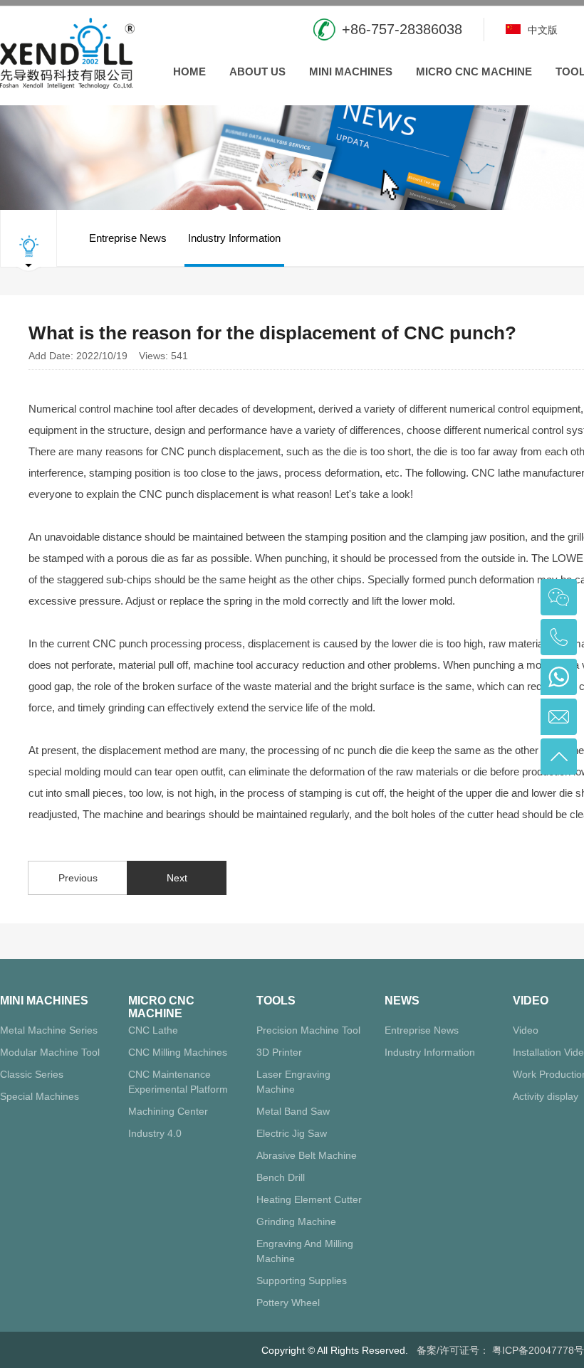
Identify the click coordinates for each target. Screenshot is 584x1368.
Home (189, 71)
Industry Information (234, 238)
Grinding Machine (296, 1221)
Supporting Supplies (301, 1280)
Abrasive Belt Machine (306, 1155)
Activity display (545, 1096)
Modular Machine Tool (50, 1052)
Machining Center (168, 1111)
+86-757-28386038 (402, 29)
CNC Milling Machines (177, 1052)
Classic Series (31, 1074)
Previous (78, 878)
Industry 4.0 (155, 1133)
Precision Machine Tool (308, 1030)
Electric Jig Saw (291, 1133)
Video (530, 1001)
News (402, 1001)
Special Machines (39, 1096)
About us (257, 71)
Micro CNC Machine (474, 71)
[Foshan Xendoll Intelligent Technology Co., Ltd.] (67, 51)
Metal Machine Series (49, 1030)
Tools (276, 1001)
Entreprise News (128, 238)
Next (177, 878)
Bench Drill (280, 1177)
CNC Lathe (153, 1030)
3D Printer (279, 1052)
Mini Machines (350, 71)
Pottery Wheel (288, 1302)
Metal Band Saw (293, 1111)
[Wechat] (559, 597)
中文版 (541, 30)
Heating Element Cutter (309, 1199)
